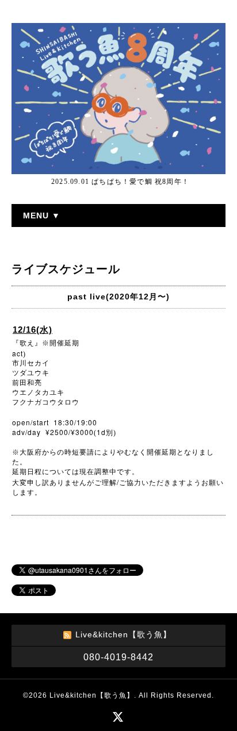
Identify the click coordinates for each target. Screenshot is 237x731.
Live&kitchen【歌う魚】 (91, 695)
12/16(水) (32, 329)
